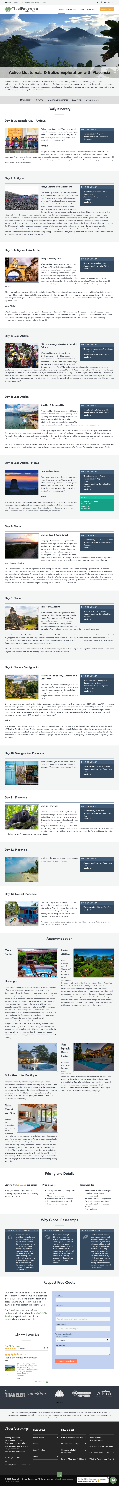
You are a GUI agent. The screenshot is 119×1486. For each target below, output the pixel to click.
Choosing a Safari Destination (68, 1451)
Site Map (15, 1482)
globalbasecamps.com (64, 1479)
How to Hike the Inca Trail (72, 1437)
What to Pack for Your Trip (100, 1459)
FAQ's (35, 1456)
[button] (45, 1348)
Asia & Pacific (38, 1437)
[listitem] (22, 1366)
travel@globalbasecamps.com (35, 2)
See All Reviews (12, 1346)
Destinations (71, 9)
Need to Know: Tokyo (70, 1444)
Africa (35, 1444)
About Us (90, 9)
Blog (82, 9)
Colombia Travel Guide (99, 1453)
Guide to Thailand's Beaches (101, 1446)
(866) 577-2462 (13, 2)
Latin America (39, 1450)
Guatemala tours (97, 1415)
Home (61, 9)
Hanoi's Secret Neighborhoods (96, 1438)
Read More (21, 1376)
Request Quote (92, 100)
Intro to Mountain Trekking (72, 1459)
